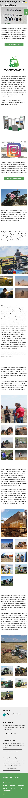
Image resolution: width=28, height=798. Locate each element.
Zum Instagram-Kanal (14, 178)
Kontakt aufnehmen (12, 751)
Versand (17, 777)
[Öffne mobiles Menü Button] (23, 2)
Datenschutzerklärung (9, 785)
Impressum (21, 785)
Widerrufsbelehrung (8, 783)
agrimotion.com (11, 769)
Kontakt (5, 777)
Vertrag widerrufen (8, 780)
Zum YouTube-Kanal (14, 45)
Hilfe (11, 777)
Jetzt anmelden (11, 733)
